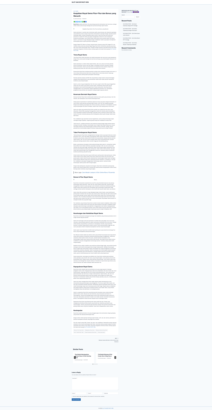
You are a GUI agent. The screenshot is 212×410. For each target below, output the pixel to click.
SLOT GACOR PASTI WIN (78, 332)
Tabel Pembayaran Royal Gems (90, 332)
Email (89, 393)
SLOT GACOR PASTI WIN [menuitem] (90, 327)
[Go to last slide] (75, 357)
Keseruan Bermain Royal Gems (101, 330)
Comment (74, 378)
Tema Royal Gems (101, 332)
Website (106, 393)
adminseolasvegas (78, 18)
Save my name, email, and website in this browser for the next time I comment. (89, 396)
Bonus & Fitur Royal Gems (79, 330)
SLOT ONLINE (75, 11)
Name (74, 393)
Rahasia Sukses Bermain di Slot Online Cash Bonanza (108, 340)
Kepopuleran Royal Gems (89, 330)
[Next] (115, 357)
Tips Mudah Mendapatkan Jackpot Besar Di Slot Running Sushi (83, 356)
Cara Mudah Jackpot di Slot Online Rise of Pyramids (98, 172)
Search (123, 15)
